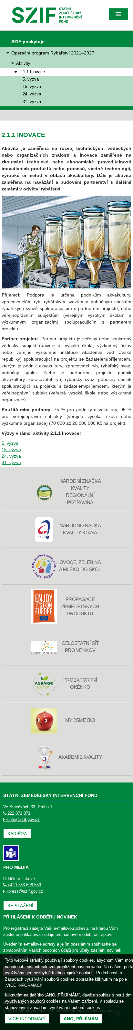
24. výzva (32, 94)
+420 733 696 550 (24, 884)
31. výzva (32, 102)
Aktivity (23, 63)
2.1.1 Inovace (32, 72)
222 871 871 (18, 813)
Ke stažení (20, 905)
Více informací (27, 1018)
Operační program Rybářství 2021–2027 (52, 52)
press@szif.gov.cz (25, 891)
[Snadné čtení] (11, 852)
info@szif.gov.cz (24, 819)
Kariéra (17, 833)
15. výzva (32, 86)
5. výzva (31, 79)
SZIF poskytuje (28, 41)
